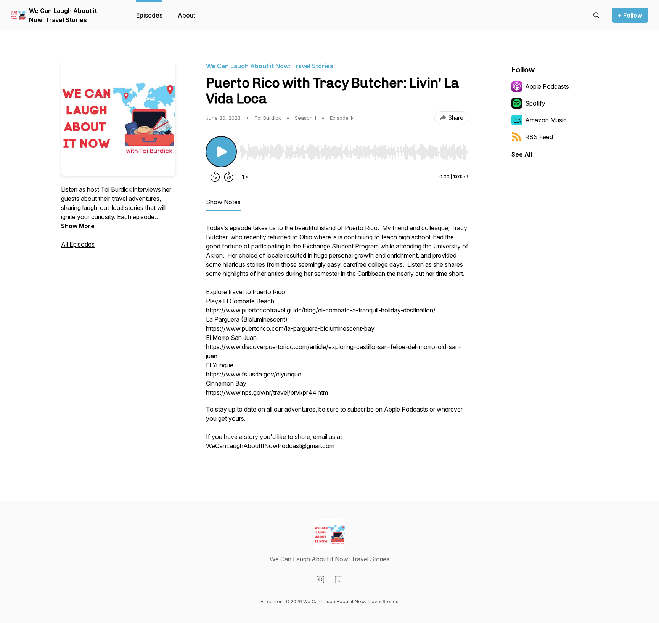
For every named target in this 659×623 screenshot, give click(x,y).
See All (521, 154)
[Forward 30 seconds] (228, 176)
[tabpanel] (337, 340)
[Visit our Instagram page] (320, 579)
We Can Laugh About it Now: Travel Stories (63, 15)
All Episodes (78, 244)
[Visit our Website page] (338, 579)
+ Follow (630, 15)
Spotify (535, 103)
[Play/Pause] (221, 151)
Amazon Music (546, 120)
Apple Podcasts (547, 86)
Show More (78, 226)
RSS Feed (539, 137)
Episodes (149, 15)
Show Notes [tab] (223, 202)
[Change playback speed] (244, 176)
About (186, 15)
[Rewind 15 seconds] (215, 176)
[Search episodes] (596, 15)
